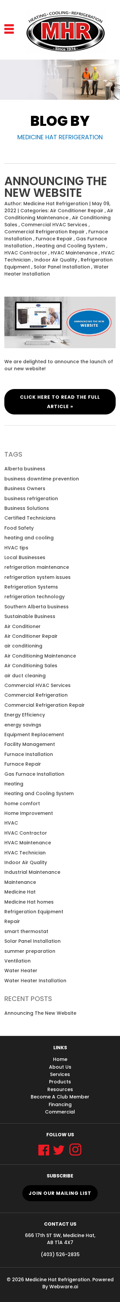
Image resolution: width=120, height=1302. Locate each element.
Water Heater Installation (35, 980)
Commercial (60, 1111)
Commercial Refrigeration (36, 695)
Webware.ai (63, 1286)
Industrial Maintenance (32, 872)
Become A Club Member (60, 1096)
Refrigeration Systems (31, 587)
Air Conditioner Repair (76, 210)
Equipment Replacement (34, 734)
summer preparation (29, 951)
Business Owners (24, 488)
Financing (60, 1104)
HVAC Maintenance (74, 252)
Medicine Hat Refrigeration (57, 1279)
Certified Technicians (30, 518)
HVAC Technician (25, 852)
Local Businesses (24, 557)
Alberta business (24, 468)
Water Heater (20, 970)
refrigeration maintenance (36, 567)
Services (60, 1074)
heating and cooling (29, 537)
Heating (13, 783)
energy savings (22, 724)
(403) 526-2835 (60, 1254)
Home (60, 1059)
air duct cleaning (25, 675)
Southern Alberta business (36, 606)
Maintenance (20, 882)
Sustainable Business (29, 616)
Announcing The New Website (55, 187)
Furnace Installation (28, 754)
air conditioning (23, 645)
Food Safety (19, 528)
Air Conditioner (22, 626)
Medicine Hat (20, 892)
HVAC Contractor (25, 252)
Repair (12, 921)
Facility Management (29, 744)
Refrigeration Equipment (33, 911)
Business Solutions (26, 508)
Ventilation (17, 961)
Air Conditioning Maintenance (58, 214)
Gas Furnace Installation (34, 774)
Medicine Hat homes (29, 902)
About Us (60, 1067)
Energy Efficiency (24, 714)
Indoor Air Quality (55, 259)
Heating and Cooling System (70, 245)
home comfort (22, 803)
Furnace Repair (54, 238)
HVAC (11, 823)
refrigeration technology (34, 596)
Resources (60, 1089)
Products (60, 1081)
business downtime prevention (41, 478)
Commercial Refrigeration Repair (44, 231)
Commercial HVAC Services (54, 224)
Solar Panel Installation (62, 266)
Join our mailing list (60, 1193)
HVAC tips (16, 547)
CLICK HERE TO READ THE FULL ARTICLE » (60, 402)
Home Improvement (28, 813)
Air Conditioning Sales (30, 665)
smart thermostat (26, 931)
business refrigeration (31, 498)
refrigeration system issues (37, 577)
